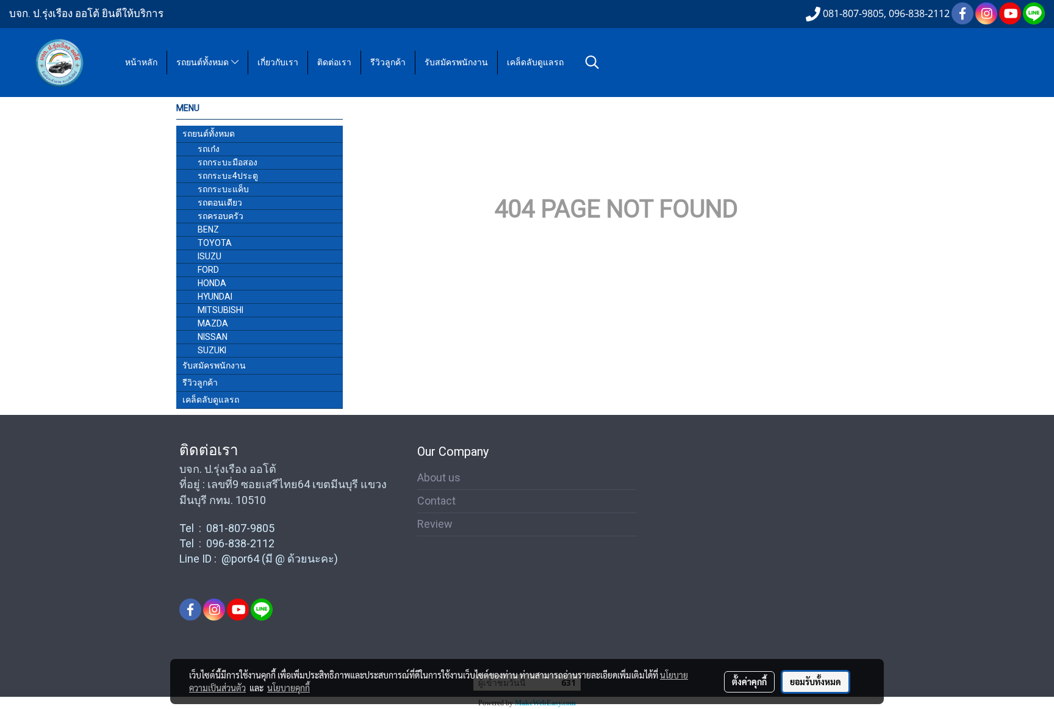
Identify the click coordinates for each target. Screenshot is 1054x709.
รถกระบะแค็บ (223, 189)
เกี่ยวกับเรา (277, 62)
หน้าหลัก (141, 62)
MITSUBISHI (220, 310)
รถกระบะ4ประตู (228, 176)
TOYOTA (215, 243)
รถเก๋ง (209, 149)
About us (439, 477)
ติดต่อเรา (334, 62)
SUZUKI (212, 350)
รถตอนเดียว (220, 202)
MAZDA (213, 323)
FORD (208, 270)
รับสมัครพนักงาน (456, 62)
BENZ (208, 229)
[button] (592, 62)
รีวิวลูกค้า (388, 62)
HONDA (212, 283)
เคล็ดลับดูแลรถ (535, 62)
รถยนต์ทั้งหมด (203, 62)
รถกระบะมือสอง (227, 162)
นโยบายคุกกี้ (288, 687)
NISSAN (213, 337)
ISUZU (209, 256)
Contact (436, 500)
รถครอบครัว (220, 216)
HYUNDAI (215, 296)
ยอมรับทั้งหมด (815, 681)
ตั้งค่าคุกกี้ (749, 681)
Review (435, 523)
